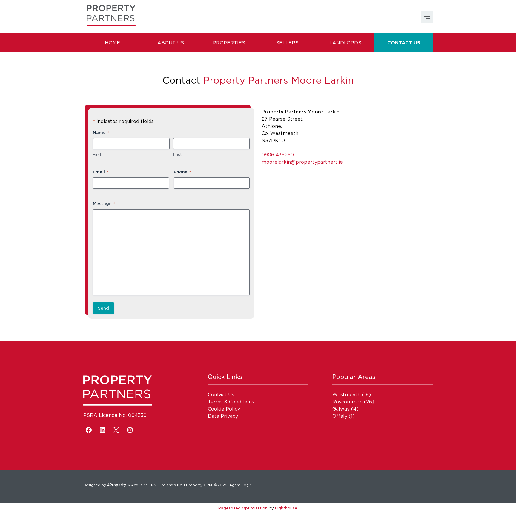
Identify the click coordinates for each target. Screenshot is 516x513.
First (97, 154)
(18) (351, 394)
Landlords (345, 42)
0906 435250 (278, 154)
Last (177, 154)
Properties (229, 42)
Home (112, 42)
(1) (343, 416)
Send (103, 308)
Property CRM (199, 485)
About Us (170, 42)
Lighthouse (286, 508)
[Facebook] (88, 430)
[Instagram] (130, 430)
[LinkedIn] (102, 430)
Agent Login (240, 485)
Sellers (287, 42)
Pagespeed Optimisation (243, 508)
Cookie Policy (224, 408)
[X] (116, 430)
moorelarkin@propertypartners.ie (302, 162)
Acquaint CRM (144, 485)
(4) (345, 408)
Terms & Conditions (231, 401)
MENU (427, 16)
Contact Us (403, 42)
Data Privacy (223, 416)
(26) (353, 401)
